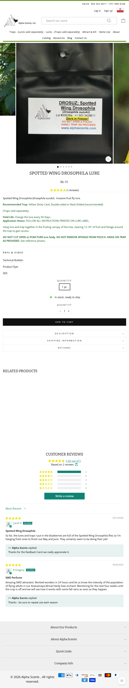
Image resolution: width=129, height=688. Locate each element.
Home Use (104, 31)
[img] (13, 518)
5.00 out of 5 (73, 461)
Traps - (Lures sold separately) (26, 31)
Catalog (46, 38)
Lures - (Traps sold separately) (63, 31)
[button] (58, 190)
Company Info (63, 663)
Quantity (64, 280)
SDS (5, 273)
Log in (97, 10)
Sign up (108, 10)
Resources (59, 38)
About (116, 31)
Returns (64, 347)
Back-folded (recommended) (86, 204)
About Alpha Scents (64, 639)
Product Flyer (10, 266)
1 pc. (64, 287)
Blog (69, 38)
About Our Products (63, 627)
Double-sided (58, 204)
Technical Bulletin (13, 260)
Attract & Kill (89, 31)
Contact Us (81, 38)
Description (64, 333)
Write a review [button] (64, 496)
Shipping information (64, 340)
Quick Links (64, 651)
